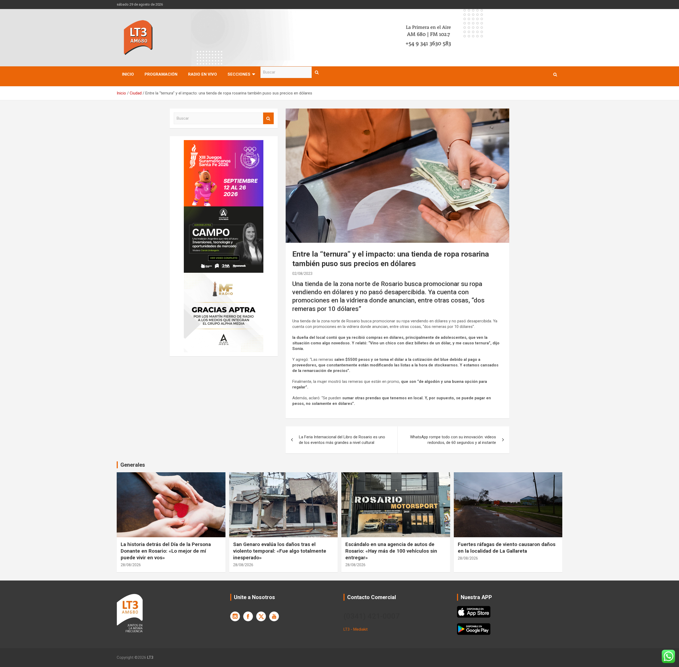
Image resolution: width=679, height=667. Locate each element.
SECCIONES (239, 74)
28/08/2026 (131, 565)
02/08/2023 (302, 273)
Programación (161, 74)
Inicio (128, 74)
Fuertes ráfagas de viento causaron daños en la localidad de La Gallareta (506, 547)
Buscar (317, 72)
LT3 (150, 657)
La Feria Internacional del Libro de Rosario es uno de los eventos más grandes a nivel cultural (342, 440)
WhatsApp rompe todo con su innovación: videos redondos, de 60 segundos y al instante (453, 440)
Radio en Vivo (202, 74)
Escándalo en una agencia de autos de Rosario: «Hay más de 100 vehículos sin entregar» (391, 550)
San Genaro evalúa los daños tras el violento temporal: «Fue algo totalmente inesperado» (279, 550)
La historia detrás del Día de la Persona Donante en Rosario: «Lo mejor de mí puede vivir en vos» (166, 550)
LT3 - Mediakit (355, 629)
